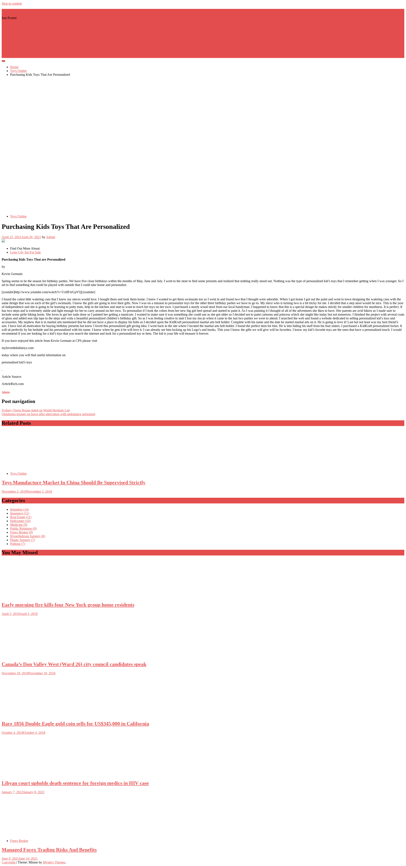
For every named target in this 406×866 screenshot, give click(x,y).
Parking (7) (17, 544)
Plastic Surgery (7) (22, 540)
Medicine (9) (18, 524)
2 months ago (11, 48)
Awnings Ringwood (15, 21)
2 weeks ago (10, 33)
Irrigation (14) (19, 509)
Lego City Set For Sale (25, 252)
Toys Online (18, 216)
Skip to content (12, 3)
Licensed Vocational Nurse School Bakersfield (33, 29)
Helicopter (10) (20, 521)
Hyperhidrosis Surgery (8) (27, 536)
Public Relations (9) (23, 528)
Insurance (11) (19, 513)
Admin (50, 237)
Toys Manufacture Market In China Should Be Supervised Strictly (73, 482)
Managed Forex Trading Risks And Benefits (49, 849)
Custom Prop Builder (16, 44)
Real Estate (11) (20, 517)
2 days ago (9, 25)
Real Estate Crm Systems (18, 37)
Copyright (9, 862)
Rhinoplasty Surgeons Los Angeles (25, 52)
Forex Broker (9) (21, 532)
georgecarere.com (13, 10)
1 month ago (10, 41)
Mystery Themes (54, 862)
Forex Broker (19, 841)
